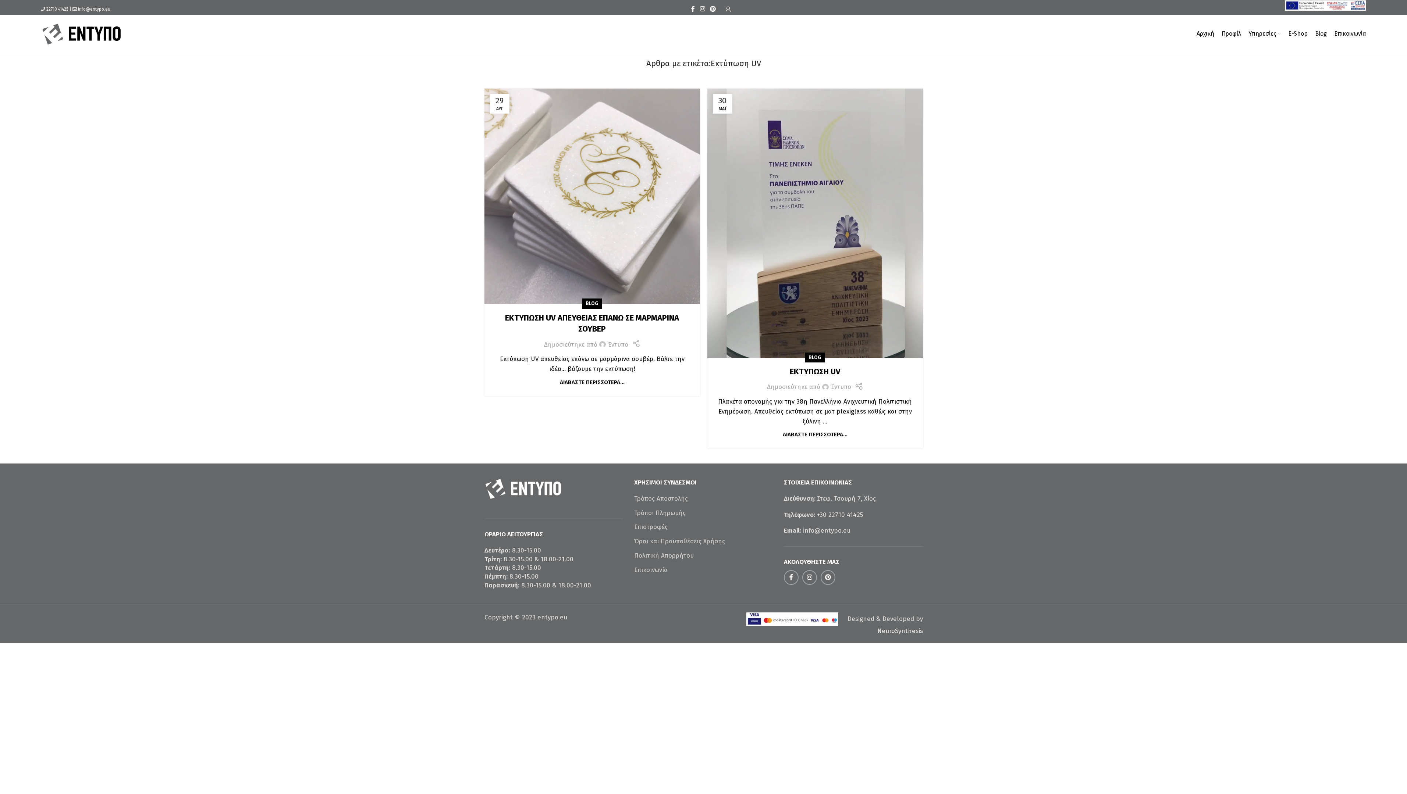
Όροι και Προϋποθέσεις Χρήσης (679, 541)
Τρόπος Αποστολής (661, 498)
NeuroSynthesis (900, 631)
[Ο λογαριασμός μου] (728, 9)
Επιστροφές (651, 527)
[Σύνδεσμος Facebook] (693, 9)
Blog (592, 303)
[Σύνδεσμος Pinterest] (713, 9)
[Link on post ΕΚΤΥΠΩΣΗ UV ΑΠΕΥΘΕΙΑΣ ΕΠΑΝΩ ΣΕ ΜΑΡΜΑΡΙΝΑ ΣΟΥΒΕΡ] (592, 196)
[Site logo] (82, 33)
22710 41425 (57, 9)
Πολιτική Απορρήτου (664, 555)
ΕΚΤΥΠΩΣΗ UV (815, 371)
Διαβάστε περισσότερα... (592, 382)
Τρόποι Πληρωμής (660, 513)
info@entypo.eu (94, 9)
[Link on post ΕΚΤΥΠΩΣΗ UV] (815, 223)
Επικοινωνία (651, 570)
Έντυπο (618, 344)
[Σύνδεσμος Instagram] (702, 9)
